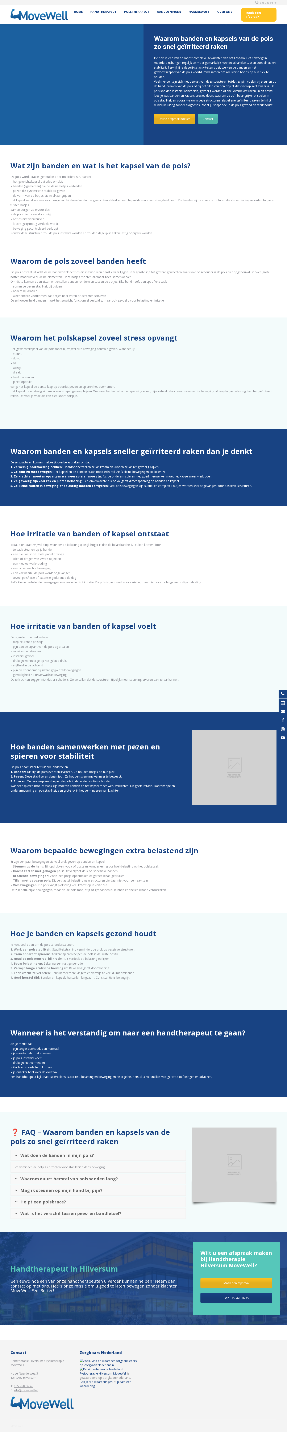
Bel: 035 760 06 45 (236, 1298)
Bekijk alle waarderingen (96, 1382)
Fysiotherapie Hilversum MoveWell (103, 1373)
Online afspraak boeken (174, 119)
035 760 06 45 (268, 2)
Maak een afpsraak (236, 1283)
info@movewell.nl (26, 1390)
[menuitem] (78, 11)
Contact (208, 119)
